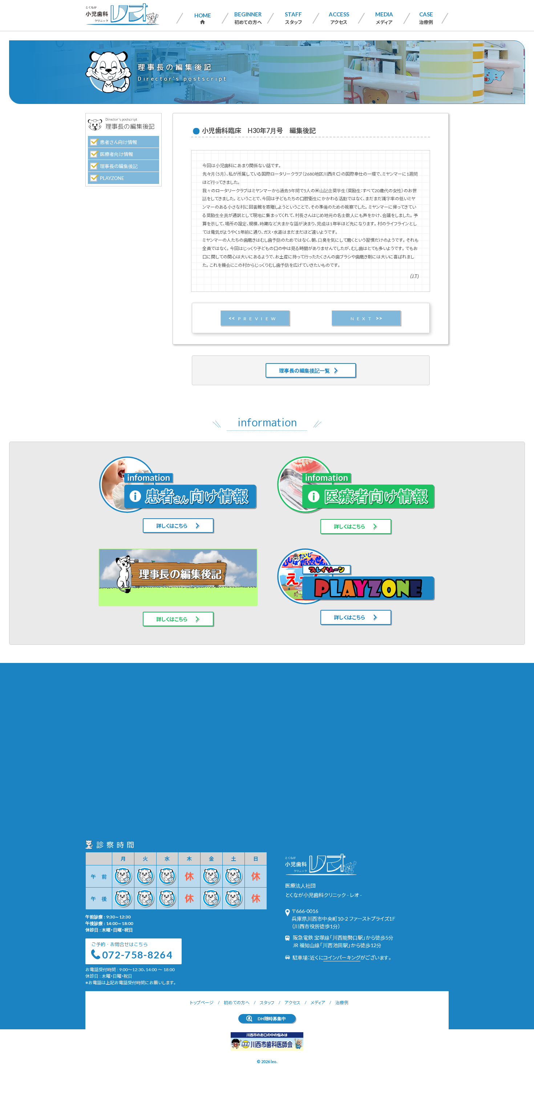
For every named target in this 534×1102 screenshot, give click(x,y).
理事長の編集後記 (119, 165)
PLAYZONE (112, 177)
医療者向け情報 (116, 153)
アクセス (339, 17)
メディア (384, 17)
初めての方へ (248, 17)
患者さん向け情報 (118, 141)
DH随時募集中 (272, 1018)
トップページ (202, 1002)
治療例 (426, 17)
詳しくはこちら (171, 525)
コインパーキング (341, 957)
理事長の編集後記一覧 (304, 370)
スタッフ (293, 17)
